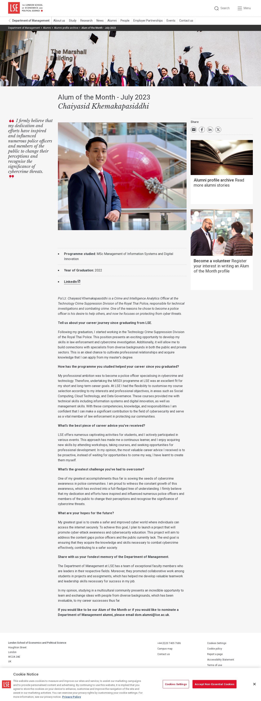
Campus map (164, 648)
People (125, 20)
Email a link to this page (194, 130)
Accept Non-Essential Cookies (214, 684)
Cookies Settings (216, 643)
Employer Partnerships (148, 20)
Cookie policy (214, 648)
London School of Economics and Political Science (25, 8)
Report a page (215, 654)
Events (171, 20)
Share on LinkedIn (210, 130)
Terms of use (214, 665)
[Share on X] (218, 130)
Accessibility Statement (220, 659)
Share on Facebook (202, 130)
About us (59, 20)
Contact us (186, 20)
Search (225, 8)
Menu (247, 8)
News (100, 20)
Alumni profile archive (66, 27)
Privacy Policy (71, 696)
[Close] (254, 684)
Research (86, 20)
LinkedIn (70, 282)
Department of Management (30, 20)
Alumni (112, 20)
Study (72, 20)
